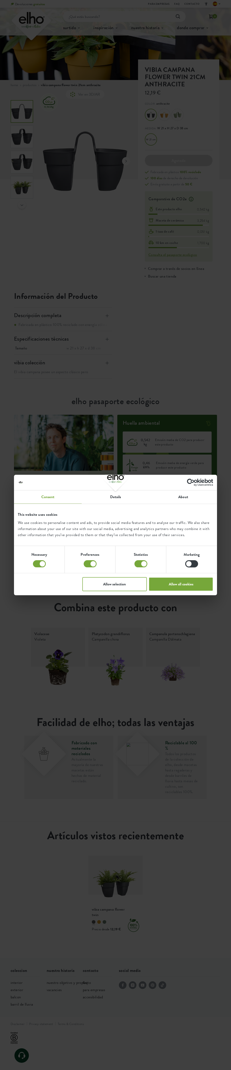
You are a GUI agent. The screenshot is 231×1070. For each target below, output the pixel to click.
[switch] (90, 563)
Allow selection (114, 584)
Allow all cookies (181, 584)
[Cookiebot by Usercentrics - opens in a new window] (193, 482)
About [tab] (183, 497)
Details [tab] (115, 497)
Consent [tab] (48, 497)
